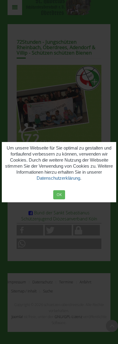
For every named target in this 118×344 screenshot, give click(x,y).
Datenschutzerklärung (58, 178)
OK (59, 194)
